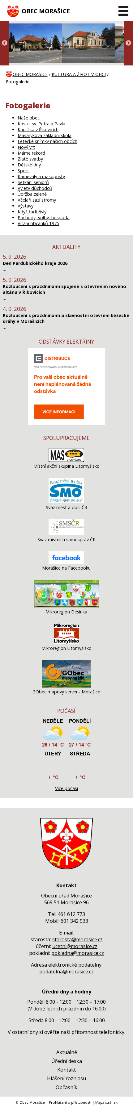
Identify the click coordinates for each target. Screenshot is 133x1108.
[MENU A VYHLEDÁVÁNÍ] (123, 11)
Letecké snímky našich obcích (47, 141)
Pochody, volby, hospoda (44, 217)
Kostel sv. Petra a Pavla (41, 124)
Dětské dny (29, 165)
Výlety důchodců (35, 188)
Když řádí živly (32, 212)
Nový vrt (26, 147)
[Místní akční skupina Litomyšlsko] (66, 460)
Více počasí (66, 788)
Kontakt (66, 1069)
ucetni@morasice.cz (74, 946)
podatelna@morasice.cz (66, 971)
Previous (5, 43)
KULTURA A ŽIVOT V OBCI (79, 74)
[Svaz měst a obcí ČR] (66, 501)
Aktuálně (66, 1052)
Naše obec (29, 118)
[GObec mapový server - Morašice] (66, 686)
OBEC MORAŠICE (46, 11)
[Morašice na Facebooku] (66, 562)
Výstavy (25, 206)
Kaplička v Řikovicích (38, 129)
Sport (23, 171)
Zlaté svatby (30, 159)
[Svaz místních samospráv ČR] (66, 534)
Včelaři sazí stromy (37, 200)
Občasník (66, 1087)
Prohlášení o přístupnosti (70, 1102)
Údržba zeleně (32, 194)
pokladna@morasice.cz (77, 953)
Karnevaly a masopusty (41, 176)
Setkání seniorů (33, 182)
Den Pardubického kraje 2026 (35, 263)
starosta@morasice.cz (77, 939)
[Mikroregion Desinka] (66, 606)
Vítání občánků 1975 (38, 223)
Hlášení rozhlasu (66, 1078)
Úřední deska (66, 1061)
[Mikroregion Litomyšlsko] (66, 642)
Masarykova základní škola (44, 135)
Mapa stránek (106, 1102)
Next (128, 43)
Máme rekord (31, 153)
